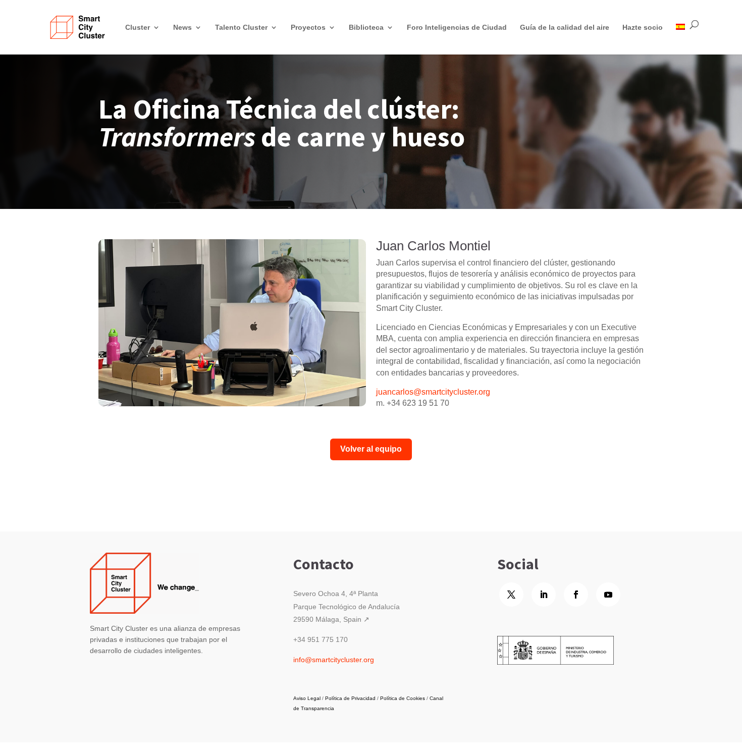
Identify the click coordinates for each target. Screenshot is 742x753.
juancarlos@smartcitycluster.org (433, 392)
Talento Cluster (241, 27)
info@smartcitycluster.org (333, 660)
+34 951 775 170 (320, 639)
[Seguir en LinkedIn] (544, 594)
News (182, 27)
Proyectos (308, 27)
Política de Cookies (402, 698)
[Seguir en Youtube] (608, 594)
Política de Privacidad (350, 698)
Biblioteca (366, 27)
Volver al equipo (371, 449)
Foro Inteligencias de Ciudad (457, 27)
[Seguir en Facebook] (576, 594)
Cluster (137, 27)
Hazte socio (642, 27)
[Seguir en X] (511, 594)
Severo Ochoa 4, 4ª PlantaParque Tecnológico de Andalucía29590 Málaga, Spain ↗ (346, 606)
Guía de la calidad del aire (564, 27)
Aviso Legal (307, 698)
